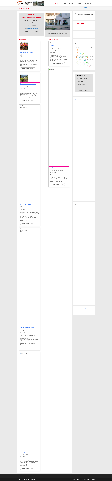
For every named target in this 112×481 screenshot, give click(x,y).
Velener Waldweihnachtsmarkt (27, 327)
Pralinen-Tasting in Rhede (26, 204)
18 (79, 59)
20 (85, 59)
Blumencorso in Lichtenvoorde (27, 52)
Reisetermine (92, 7)
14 (87, 56)
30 (85, 50)
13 (85, 56)
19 (82, 59)
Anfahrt (70, 479)
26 (82, 62)
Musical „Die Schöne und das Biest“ (28, 452)
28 (87, 62)
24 (76, 62)
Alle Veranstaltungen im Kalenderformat (84, 34)
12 (82, 56)
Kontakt (74, 479)
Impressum (78, 479)
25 (79, 62)
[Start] (82, 7)
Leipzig (51, 168)
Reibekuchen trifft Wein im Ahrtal (28, 84)
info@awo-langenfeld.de (81, 85)
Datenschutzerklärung (85, 479)
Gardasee (52, 45)
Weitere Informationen (27, 68)
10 (76, 56)
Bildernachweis (92, 479)
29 (82, 50)
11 (79, 56)
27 (76, 50)
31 (76, 65)
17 (76, 59)
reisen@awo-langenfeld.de (32, 28)
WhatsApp (82, 15)
